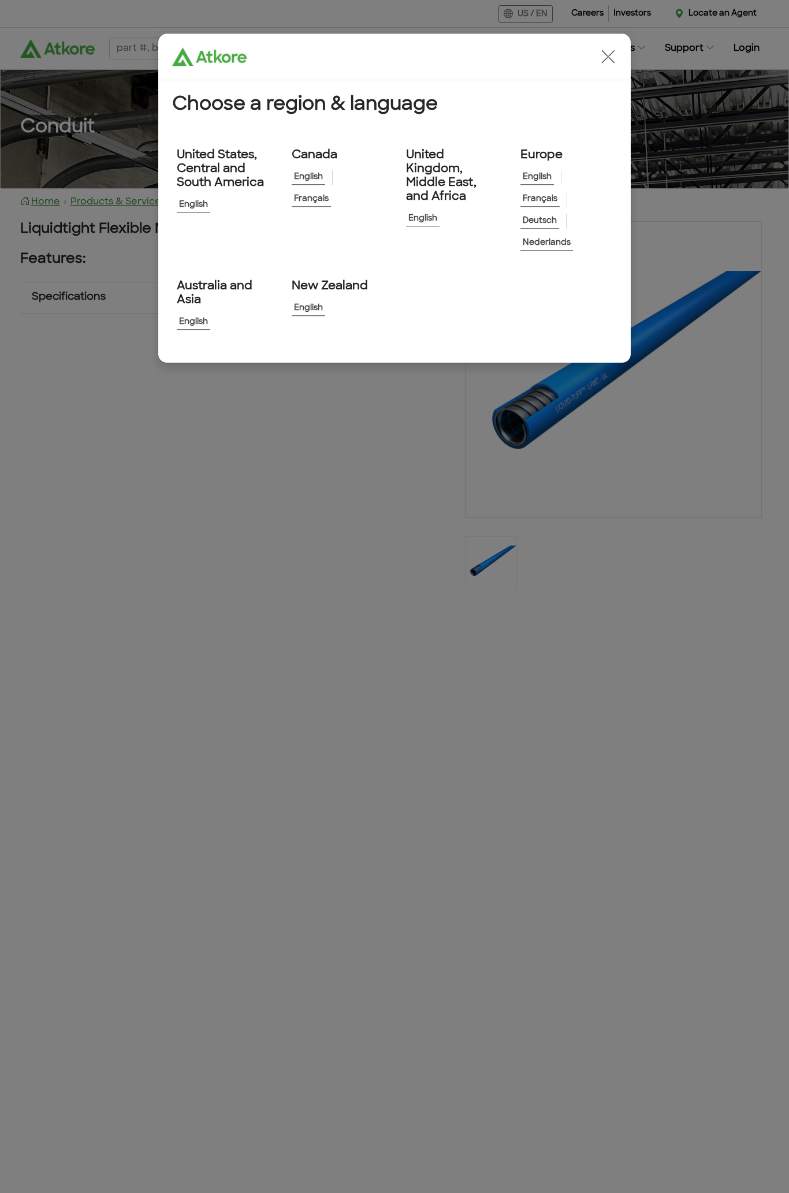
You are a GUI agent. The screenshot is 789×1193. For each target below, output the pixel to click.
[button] (608, 56)
